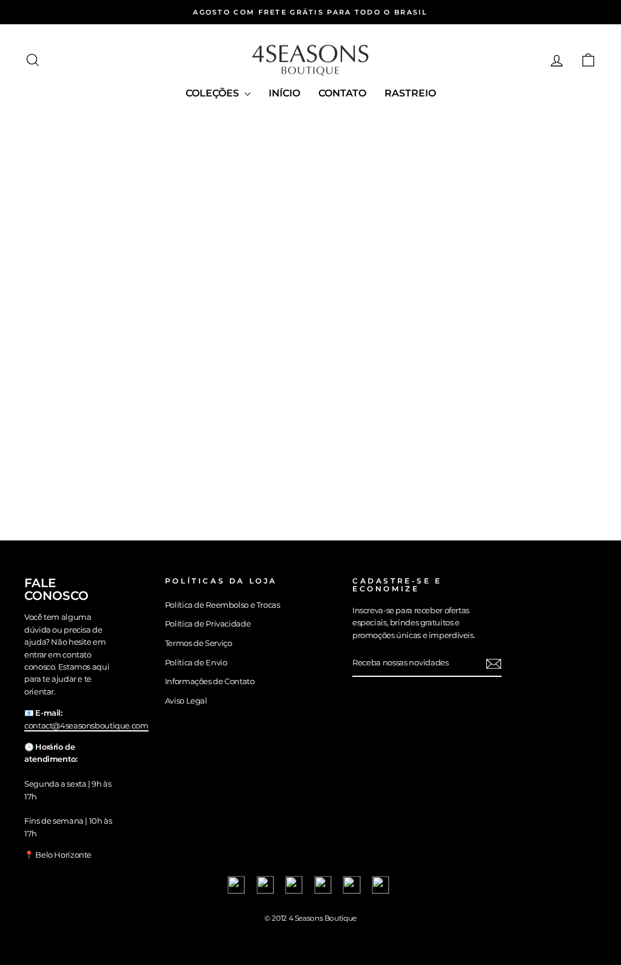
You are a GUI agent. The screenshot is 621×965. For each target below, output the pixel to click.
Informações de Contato (210, 681)
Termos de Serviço (198, 643)
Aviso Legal (186, 700)
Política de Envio (196, 662)
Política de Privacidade (207, 623)
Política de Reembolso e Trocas (222, 605)
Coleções (213, 93)
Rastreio (410, 93)
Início (284, 93)
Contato (342, 93)
